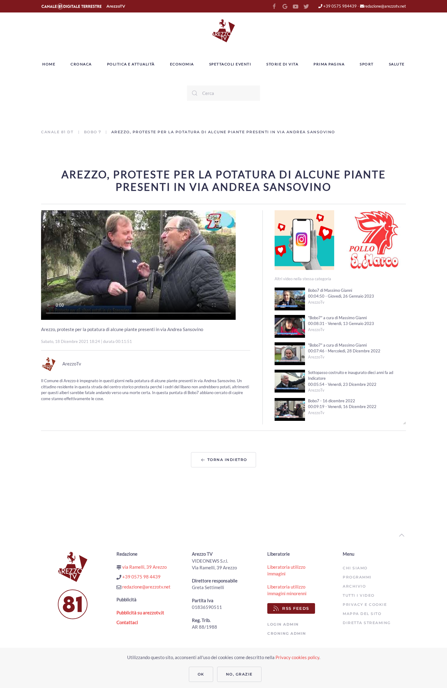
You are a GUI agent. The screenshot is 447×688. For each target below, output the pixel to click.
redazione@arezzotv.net (385, 6)
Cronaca (81, 64)
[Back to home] (223, 31)
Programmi (357, 577)
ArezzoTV (115, 6)
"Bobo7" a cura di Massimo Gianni (337, 317)
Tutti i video (359, 595)
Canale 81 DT (58, 132)
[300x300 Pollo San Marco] (376, 239)
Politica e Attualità (131, 64)
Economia (182, 64)
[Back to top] (401, 535)
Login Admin (283, 624)
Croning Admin (286, 633)
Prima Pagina (329, 64)
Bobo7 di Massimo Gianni (330, 290)
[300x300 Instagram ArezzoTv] (304, 239)
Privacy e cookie (365, 604)
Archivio (354, 586)
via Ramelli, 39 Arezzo (144, 567)
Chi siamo (355, 568)
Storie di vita (282, 64)
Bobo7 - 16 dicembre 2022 (331, 400)
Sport (367, 64)
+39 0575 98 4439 (141, 576)
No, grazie (239, 674)
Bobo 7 (92, 132)
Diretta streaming (367, 622)
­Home (48, 64)
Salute (397, 64)
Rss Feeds (295, 608)
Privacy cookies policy (297, 657)
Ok (201, 674)
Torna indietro (226, 459)
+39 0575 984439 (339, 6)
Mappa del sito (362, 613)
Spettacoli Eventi (230, 64)
